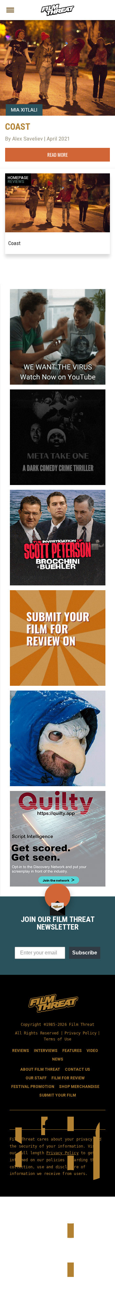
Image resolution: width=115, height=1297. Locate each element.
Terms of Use (57, 1039)
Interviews (45, 1051)
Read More (57, 154)
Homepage (18, 178)
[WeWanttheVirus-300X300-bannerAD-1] (57, 291)
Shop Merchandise (79, 1087)
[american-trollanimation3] (57, 693)
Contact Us (77, 1069)
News (57, 1059)
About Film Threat (40, 1069)
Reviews (16, 182)
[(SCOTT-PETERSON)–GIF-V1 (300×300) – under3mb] (57, 492)
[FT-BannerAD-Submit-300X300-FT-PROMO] (57, 593)
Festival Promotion (32, 1087)
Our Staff (36, 1078)
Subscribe (84, 952)
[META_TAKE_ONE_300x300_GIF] (57, 392)
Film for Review (68, 1078)
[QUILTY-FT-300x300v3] (57, 793)
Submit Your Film (57, 1095)
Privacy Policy (81, 1033)
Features (72, 1051)
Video (92, 1051)
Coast (14, 243)
